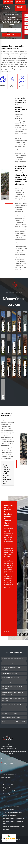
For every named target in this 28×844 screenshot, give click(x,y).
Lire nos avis (9, 840)
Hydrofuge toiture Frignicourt (9, 713)
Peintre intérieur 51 (8, 800)
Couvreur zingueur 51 (8, 794)
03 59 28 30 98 (9, 2)
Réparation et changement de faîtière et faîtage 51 (13, 822)
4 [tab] (4, 631)
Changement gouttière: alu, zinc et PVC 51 (13, 826)
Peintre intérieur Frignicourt (9, 663)
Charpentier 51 (7, 788)
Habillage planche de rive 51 (10, 803)
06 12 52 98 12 (21, 2)
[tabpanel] (8, 547)
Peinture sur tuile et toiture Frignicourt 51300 (13, 722)
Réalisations (6, 829)
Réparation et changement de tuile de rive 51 (14, 818)
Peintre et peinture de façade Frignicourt (12, 658)
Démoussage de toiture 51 (9, 785)
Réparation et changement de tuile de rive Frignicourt (13, 699)
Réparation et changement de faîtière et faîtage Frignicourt (12, 693)
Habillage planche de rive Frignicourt (11, 717)
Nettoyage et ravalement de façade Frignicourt (11, 668)
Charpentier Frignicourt (8, 682)
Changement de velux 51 (9, 791)
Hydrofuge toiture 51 (8, 809)
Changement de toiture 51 (9, 815)
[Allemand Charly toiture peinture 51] (6, 9)
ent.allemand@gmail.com (9, 774)
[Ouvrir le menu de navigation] (13, 7)
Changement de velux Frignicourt (10, 677)
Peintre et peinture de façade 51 (11, 806)
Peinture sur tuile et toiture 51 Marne (12, 812)
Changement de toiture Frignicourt (11, 709)
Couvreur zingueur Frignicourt (9, 673)
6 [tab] (8, 631)
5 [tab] (6, 631)
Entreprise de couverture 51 (10, 782)
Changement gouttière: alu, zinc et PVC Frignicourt (12, 687)
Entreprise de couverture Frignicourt (11, 704)
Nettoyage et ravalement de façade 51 (12, 797)
